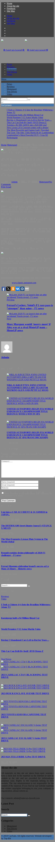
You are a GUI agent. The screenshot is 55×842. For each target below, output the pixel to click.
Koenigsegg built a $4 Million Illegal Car (25, 115)
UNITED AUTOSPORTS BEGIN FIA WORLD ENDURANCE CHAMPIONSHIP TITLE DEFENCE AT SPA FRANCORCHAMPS (30, 435)
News (9, 64)
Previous (11, 300)
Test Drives (12, 72)
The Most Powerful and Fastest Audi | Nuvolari (28, 130)
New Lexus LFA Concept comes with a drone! (28, 127)
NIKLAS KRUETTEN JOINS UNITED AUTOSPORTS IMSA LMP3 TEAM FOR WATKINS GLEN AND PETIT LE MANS (27, 387)
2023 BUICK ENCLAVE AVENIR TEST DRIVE (25, 693)
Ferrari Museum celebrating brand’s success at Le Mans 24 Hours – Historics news (25, 567)
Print (3, 187)
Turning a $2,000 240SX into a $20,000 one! (27, 125)
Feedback (11, 8)
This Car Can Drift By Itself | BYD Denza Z (27, 122)
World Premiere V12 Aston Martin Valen (25, 117)
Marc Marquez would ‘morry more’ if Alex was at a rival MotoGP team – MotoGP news (28, 327)
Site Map (11, 11)
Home (9, 3)
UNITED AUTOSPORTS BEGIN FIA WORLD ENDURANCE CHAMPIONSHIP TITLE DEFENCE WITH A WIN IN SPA (30, 411)
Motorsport (12, 69)
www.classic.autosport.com (24, 282)
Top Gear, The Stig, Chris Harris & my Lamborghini (30, 132)
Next (9, 319)
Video (9, 74)
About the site (13, 6)
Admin (14, 182)
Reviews (11, 67)
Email (8, 187)
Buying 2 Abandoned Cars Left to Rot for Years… (29, 120)
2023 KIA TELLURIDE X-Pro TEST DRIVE (23, 757)
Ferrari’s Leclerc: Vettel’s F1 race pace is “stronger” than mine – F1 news (30, 307)
